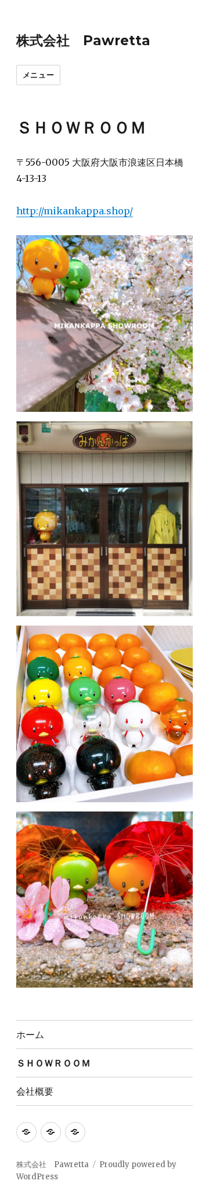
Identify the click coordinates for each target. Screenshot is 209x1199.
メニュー (38, 74)
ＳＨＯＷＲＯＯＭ (53, 1063)
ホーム (30, 1034)
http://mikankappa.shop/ (74, 211)
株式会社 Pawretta (83, 40)
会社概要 (34, 1091)
